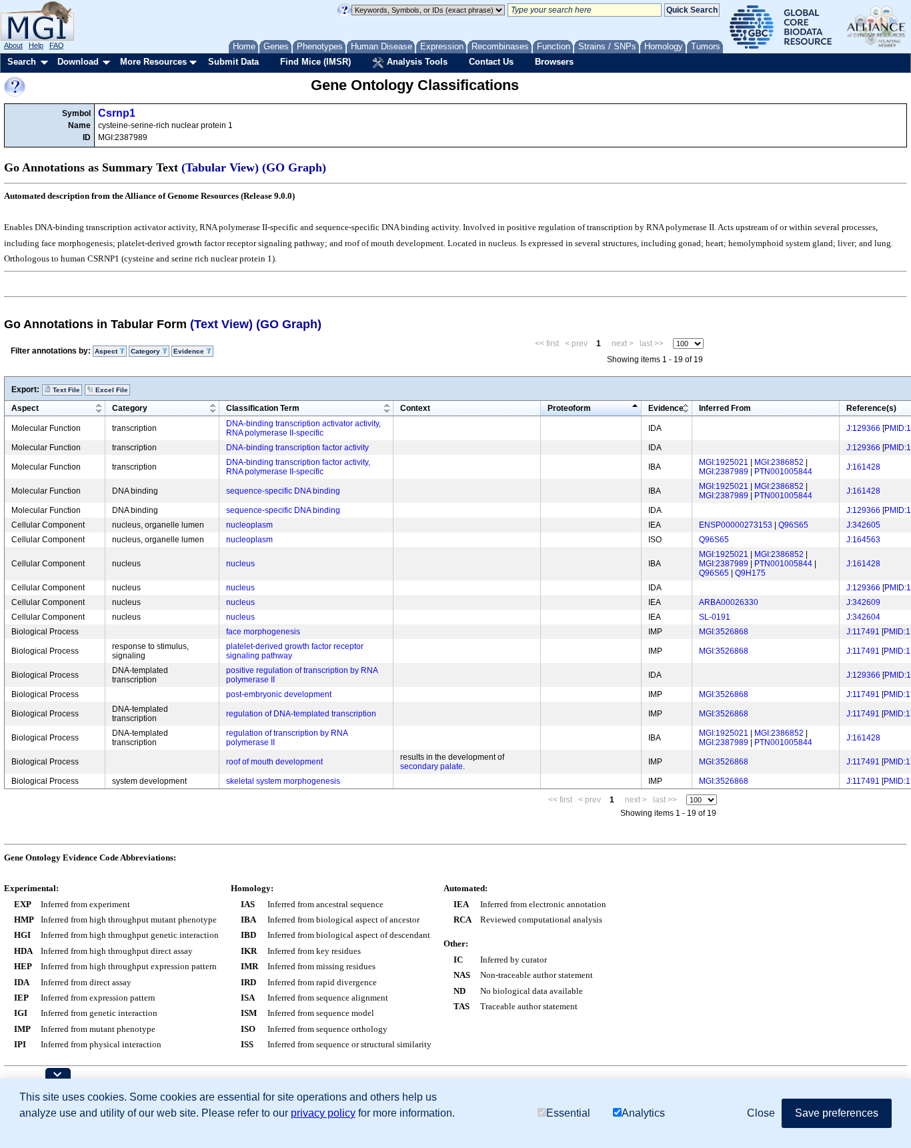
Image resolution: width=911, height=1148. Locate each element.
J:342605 (863, 525)
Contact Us (491, 62)
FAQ (56, 45)
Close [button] (761, 1113)
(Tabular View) (220, 167)
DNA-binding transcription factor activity (297, 447)
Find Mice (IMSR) (315, 62)
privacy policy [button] (323, 1113)
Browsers (554, 62)
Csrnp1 (116, 113)
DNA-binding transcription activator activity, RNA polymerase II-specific (303, 428)
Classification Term (262, 408)
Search (21, 62)
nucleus (240, 563)
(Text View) (221, 324)
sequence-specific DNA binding (283, 491)
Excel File (110, 390)
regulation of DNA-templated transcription (301, 713)
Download (78, 62)
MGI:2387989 (723, 471)
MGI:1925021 (723, 462)
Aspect (25, 408)
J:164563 (863, 539)
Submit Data (233, 62)
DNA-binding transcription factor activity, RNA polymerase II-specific (298, 467)
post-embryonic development (278, 694)
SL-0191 (714, 617)
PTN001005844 (783, 471)
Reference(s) (871, 408)
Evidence (666, 408)
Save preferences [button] (836, 1113)
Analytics (643, 1113)
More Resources (153, 62)
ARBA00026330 (728, 602)
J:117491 (863, 631)
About (13, 45)
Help (36, 45)
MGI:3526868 (723, 631)
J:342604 (863, 617)
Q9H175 (750, 573)
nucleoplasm (249, 525)
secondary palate (431, 766)
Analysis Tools (415, 62)
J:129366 (863, 428)
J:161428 (863, 467)
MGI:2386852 (779, 462)
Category (129, 408)
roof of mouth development (274, 761)
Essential (568, 1113)
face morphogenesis (263, 631)
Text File (65, 390)
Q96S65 (793, 525)
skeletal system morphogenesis (283, 781)
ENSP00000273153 (735, 525)
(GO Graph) (294, 167)
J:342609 (863, 602)
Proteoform (569, 408)
